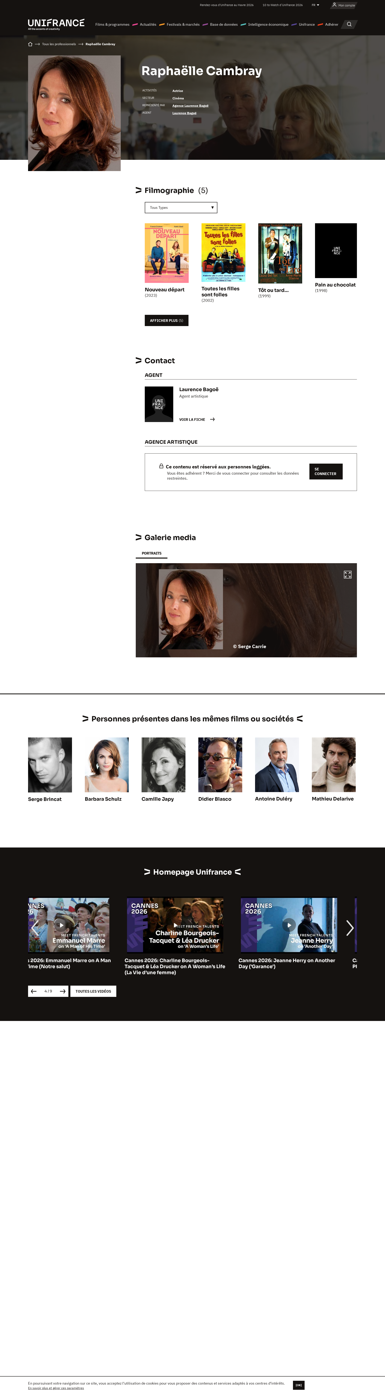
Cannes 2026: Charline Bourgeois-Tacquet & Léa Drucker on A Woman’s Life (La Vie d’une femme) (78, 967)
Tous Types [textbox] (159, 207)
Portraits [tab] (151, 553)
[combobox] (181, 207)
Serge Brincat (45, 799)
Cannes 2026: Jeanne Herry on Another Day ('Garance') (190, 964)
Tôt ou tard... (273, 290)
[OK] (299, 1385)
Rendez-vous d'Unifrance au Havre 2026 (227, 5)
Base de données (224, 24)
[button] (348, 575)
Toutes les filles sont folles (220, 292)
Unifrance (307, 24)
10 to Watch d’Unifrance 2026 (283, 5)
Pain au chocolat (335, 285)
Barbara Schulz (103, 799)
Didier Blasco (214, 799)
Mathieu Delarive (333, 799)
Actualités (148, 24)
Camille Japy (158, 799)
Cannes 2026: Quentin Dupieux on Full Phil (303, 964)
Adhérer (331, 24)
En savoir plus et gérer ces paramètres (56, 1388)
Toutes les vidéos (93, 991)
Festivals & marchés (183, 24)
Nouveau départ (164, 290)
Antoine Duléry (273, 799)
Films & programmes (112, 24)
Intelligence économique (268, 24)
